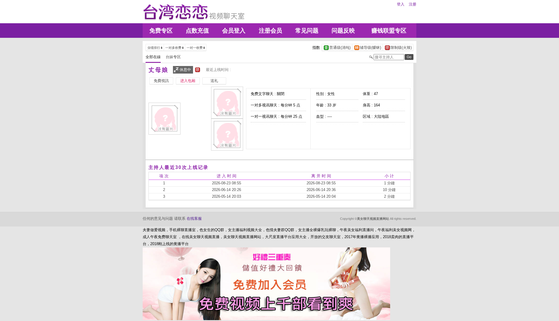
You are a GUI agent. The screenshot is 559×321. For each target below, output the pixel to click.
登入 (400, 4)
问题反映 (343, 30)
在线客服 (194, 218)
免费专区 (161, 30)
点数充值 (197, 30)
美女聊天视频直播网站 (373, 218)
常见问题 (307, 30)
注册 (412, 4)
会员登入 (233, 30)
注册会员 (270, 30)
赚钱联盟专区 (389, 30)
